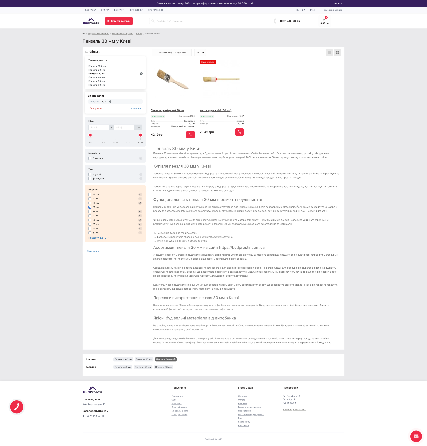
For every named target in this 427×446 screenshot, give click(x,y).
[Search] (153, 21)
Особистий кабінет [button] (333, 10)
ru (297, 10)
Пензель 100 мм (97, 66)
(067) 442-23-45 (290, 21)
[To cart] (190, 134)
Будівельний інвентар (98, 33)
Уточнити (136, 108)
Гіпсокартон (177, 396)
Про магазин (155, 10)
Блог (240, 418)
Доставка (90, 10)
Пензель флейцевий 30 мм (167, 110)
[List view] (329, 52)
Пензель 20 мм (96, 70)
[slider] (90, 135)
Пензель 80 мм (96, 85)
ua (303, 10)
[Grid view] (337, 52)
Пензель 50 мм (96, 81)
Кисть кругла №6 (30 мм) (215, 110)
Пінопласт (176, 403)
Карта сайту (244, 421)
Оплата (105, 10)
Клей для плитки (179, 414)
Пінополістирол (179, 407)
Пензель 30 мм (96, 73)
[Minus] (158, 145)
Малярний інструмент (122, 33)
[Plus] (187, 145)
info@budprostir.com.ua (294, 409)
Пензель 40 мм (96, 77)
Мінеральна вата (179, 410)
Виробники (136, 10)
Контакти (119, 10)
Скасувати (96, 108)
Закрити (337, 3)
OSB (173, 399)
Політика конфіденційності (251, 414)
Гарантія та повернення (249, 407)
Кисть (139, 33)
